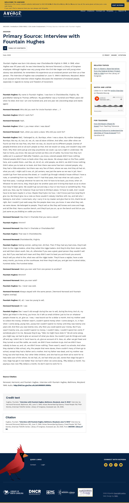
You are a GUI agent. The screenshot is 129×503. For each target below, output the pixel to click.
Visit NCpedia (117, 5)
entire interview (117, 91)
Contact (33, 465)
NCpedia (110, 11)
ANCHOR (6, 26)
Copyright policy (120, 493)
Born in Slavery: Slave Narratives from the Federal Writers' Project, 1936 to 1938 (107, 71)
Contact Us (100, 11)
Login (43, 465)
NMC (116, 496)
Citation (122, 55)
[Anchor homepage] (12, 14)
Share (114, 55)
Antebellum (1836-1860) (18, 26)
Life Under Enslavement (37, 26)
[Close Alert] (128, 1)
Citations (90, 11)
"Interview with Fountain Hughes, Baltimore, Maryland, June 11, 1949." (45, 402)
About (83, 11)
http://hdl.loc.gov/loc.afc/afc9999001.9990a (32, 385)
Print (107, 55)
